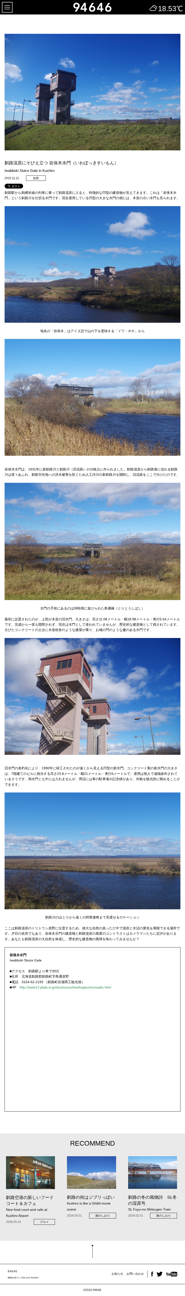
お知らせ (117, 1273)
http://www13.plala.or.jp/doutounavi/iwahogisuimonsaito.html (65, 987)
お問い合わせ (135, 1273)
